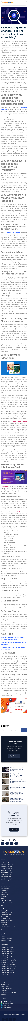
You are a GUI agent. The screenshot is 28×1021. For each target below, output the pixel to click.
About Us (3, 983)
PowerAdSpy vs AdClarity (8, 962)
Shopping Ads (4, 890)
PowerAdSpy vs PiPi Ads (7, 974)
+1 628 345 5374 (6, 1001)
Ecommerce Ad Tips (6, 912)
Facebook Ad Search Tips (8, 926)
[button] (25, 3)
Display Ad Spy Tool (6, 872)
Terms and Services (6, 988)
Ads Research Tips (6, 909)
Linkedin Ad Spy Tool (6, 880)
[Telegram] (16, 843)
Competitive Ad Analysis (7, 920)
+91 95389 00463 (8, 1003)
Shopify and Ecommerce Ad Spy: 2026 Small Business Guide (17, 775)
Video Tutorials (5, 924)
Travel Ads (4, 892)
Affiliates (3, 936)
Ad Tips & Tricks (5, 918)
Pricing (3, 933)
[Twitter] (2, 843)
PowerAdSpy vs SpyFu (7, 953)
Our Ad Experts (5, 984)
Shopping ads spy (6, 914)
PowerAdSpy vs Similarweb (8, 960)
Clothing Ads (4, 894)
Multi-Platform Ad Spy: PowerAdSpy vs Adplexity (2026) (18, 781)
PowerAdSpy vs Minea (7, 955)
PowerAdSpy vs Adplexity (8, 959)
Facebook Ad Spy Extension (8, 992)
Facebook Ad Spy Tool (7, 863)
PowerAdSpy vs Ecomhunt (8, 951)
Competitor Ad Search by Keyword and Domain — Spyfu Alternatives (17, 787)
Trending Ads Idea (6, 911)
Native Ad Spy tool (6, 870)
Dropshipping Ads (6, 900)
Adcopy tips (4, 922)
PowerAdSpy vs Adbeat (7, 970)
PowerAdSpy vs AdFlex (7, 947)
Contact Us (4, 994)
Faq (2, 981)
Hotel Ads (3, 898)
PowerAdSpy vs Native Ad (8, 968)
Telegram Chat (7, 1007)
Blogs (2, 935)
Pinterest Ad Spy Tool (7, 878)
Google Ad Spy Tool (6, 866)
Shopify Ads (4, 896)
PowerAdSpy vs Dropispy (8, 964)
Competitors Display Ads (7, 902)
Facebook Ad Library (6, 938)
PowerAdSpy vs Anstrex (7, 949)
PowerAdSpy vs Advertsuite (8, 966)
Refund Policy (4, 990)
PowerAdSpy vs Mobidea (7, 972)
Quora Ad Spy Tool (6, 876)
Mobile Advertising (6, 916)
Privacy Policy (4, 986)
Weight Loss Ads (5, 887)
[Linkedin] (11, 843)
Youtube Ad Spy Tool (6, 868)
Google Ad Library (6, 940)
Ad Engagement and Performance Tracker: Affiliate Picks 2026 (16, 799)
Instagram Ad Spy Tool (7, 864)
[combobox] (11, 730)
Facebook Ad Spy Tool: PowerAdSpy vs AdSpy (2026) (17, 769)
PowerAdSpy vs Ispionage (8, 957)
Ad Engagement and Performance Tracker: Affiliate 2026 (16, 793)
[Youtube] (7, 843)
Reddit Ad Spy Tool (6, 874)
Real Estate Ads (5, 888)
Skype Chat (6, 1005)
